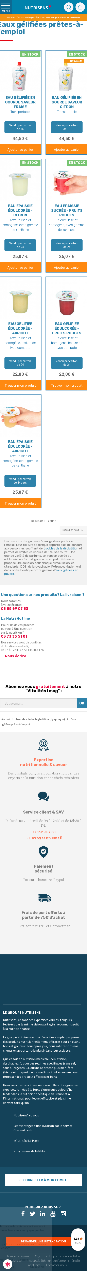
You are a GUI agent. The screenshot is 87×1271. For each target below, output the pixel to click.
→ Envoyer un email (44, 838)
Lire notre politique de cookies (19, 1253)
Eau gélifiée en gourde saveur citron (67, 102)
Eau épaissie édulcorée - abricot (20, 446)
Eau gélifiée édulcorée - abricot (20, 328)
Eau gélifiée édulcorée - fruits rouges (66, 328)
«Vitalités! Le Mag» (26, 1141)
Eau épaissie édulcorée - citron (20, 210)
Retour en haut (73, 530)
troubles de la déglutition (61, 548)
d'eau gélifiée (56, 17)
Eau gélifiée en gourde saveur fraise (20, 102)
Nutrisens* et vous (26, 1115)
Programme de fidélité (29, 1151)
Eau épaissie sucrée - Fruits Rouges (67, 210)
